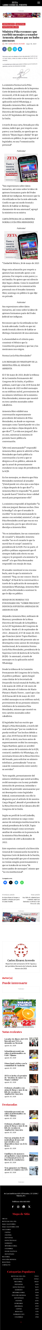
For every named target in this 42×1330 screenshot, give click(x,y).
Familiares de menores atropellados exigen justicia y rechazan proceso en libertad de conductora (16, 1157)
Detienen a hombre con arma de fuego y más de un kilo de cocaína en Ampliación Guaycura (15, 1091)
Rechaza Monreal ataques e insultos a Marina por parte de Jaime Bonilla (11, 899)
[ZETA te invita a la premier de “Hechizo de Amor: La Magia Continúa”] (33, 1078)
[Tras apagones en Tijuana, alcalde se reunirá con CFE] (33, 1170)
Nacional (20, 24)
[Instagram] (18, 1207)
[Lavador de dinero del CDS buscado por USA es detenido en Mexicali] (33, 1042)
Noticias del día (10, 27)
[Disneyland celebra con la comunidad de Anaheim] (33, 1066)
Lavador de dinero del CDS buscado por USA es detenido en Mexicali (16, 1041)
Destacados (8, 24)
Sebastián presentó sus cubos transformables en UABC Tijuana (15, 1053)
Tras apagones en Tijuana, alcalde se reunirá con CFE (16, 1169)
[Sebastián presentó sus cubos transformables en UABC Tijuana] (33, 1054)
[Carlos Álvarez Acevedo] (3, 44)
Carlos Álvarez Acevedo (16, 44)
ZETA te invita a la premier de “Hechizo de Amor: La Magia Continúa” (15, 1077)
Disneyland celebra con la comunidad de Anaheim (15, 1064)
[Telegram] (20, 49)
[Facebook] (4, 49)
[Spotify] (24, 1207)
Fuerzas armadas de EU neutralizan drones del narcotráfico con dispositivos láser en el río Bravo (15, 1142)
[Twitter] (15, 49)
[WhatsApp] (9, 49)
